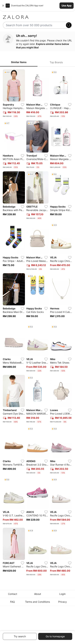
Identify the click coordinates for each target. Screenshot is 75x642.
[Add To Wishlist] (22, 104)
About (37, 593)
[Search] (69, 25)
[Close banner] (3, 5)
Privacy (62, 601)
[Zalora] (37, 17)
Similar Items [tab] (19, 62)
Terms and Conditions (37, 601)
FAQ (12, 601)
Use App (67, 5)
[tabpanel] (37, 323)
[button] (37, 5)
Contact (12, 593)
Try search (20, 636)
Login (62, 593)
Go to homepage (55, 636)
